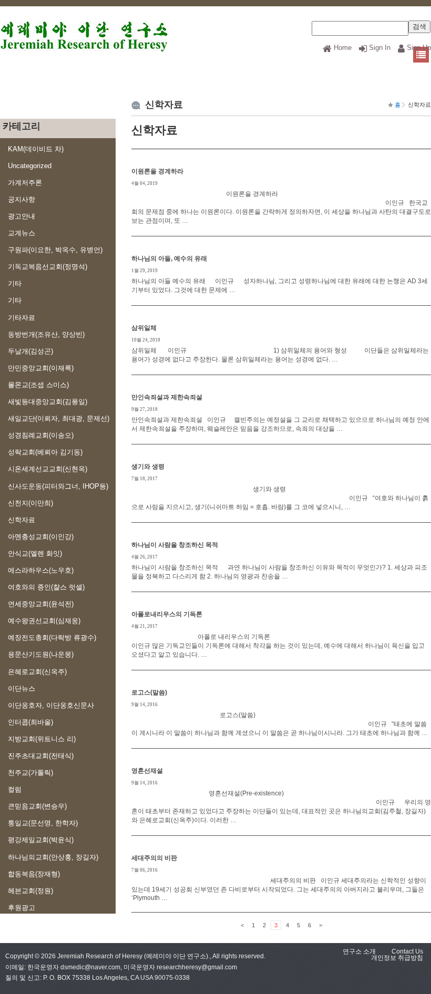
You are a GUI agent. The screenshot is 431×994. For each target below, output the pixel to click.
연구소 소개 (359, 951)
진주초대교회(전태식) (41, 756)
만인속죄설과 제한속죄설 (166, 397)
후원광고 (21, 908)
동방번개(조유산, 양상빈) (46, 334)
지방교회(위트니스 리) (42, 739)
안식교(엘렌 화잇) (35, 553)
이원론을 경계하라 (157, 171)
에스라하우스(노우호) (41, 570)
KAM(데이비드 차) (36, 149)
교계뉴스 (21, 233)
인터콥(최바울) (30, 722)
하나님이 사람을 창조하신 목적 (174, 544)
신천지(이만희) (30, 503)
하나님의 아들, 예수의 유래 (169, 258)
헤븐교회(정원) (30, 891)
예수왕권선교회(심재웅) (44, 621)
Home (343, 47)
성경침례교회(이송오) (41, 435)
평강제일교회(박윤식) (41, 840)
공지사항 (21, 199)
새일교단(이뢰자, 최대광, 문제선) (58, 418)
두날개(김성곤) (30, 351)
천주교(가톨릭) (30, 772)
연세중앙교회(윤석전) (41, 604)
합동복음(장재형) (34, 874)
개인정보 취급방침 (397, 958)
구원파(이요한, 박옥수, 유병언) (55, 250)
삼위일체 (144, 328)
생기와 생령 (148, 466)
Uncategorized (30, 166)
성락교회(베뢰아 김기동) (45, 452)
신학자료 (21, 520)
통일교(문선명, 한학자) (43, 823)
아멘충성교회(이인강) (41, 537)
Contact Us (407, 951)
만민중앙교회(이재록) (41, 368)
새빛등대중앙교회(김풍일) (47, 402)
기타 (15, 283)
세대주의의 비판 (154, 858)
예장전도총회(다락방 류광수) (52, 637)
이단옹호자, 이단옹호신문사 (51, 705)
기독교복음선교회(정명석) (47, 267)
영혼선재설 (147, 770)
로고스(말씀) (149, 692)
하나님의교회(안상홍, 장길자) (53, 857)
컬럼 (15, 789)
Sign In (380, 47)
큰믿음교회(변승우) (37, 806)
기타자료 (21, 318)
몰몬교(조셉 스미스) (38, 385)
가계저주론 (25, 183)
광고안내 (21, 216)
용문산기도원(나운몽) (41, 654)
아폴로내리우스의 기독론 (166, 614)
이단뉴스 (21, 688)
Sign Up (419, 47)
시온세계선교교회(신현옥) (47, 469)
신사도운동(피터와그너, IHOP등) (58, 486)
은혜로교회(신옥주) (37, 672)
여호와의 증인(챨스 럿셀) (46, 587)
